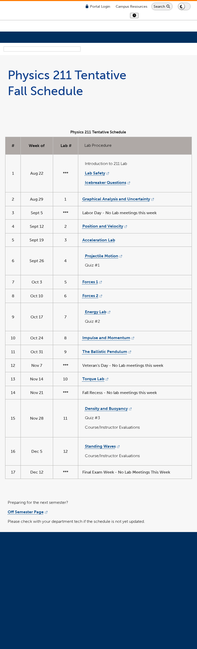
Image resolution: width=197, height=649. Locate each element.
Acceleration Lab (98, 240)
